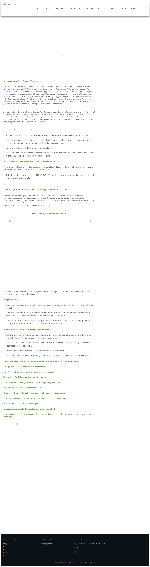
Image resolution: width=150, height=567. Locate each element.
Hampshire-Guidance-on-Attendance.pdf (20, 403)
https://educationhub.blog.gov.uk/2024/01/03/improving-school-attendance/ (35, 382)
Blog (5, 544)
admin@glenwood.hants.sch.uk (52, 189)
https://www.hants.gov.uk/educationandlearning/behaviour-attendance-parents (36, 398)
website (19, 203)
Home (5, 546)
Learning (6, 549)
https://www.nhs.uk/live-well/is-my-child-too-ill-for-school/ (28, 372)
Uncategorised (46, 544)
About (5, 552)
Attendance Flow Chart (40, 169)
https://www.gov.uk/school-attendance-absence (23, 388)
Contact (6, 555)
